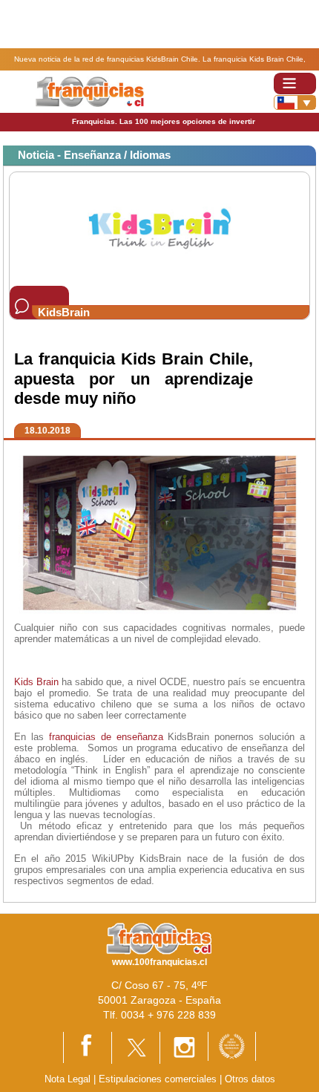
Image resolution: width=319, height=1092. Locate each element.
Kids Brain (36, 681)
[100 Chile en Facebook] (87, 1046)
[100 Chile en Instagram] (184, 1047)
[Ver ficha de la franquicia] (159, 228)
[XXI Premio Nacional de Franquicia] (232, 1045)
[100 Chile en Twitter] (136, 1047)
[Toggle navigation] (295, 83)
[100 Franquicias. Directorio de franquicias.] (89, 91)
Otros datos (250, 1079)
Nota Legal (68, 1079)
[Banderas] (295, 102)
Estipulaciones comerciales (159, 1079)
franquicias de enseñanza (106, 736)
